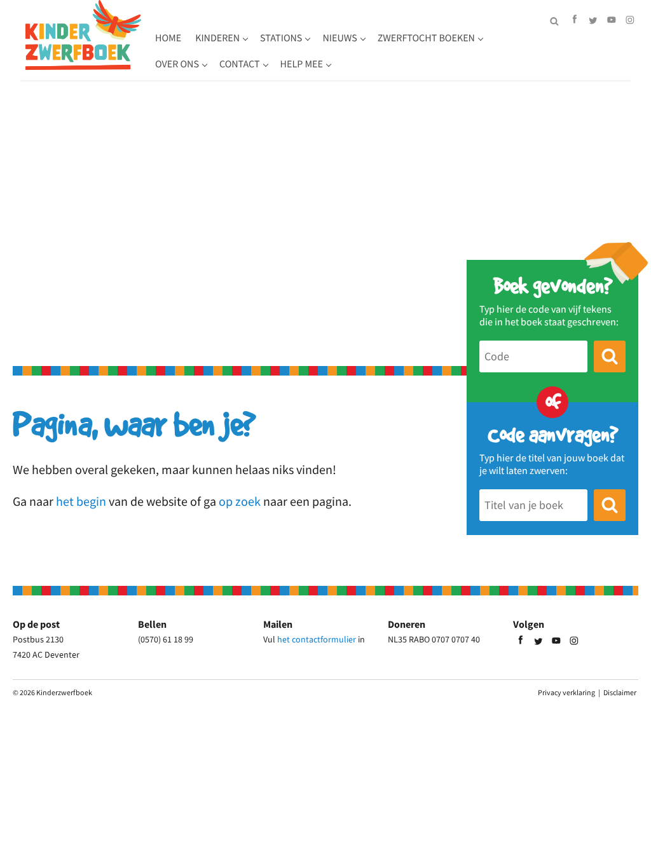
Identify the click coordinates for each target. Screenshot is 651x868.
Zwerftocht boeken (426, 38)
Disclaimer (619, 692)
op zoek (240, 501)
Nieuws (339, 38)
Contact (239, 64)
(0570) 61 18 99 (165, 639)
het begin (81, 501)
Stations (281, 38)
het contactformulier (316, 639)
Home (168, 38)
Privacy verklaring (566, 692)
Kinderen (217, 38)
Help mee (301, 64)
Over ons (177, 64)
